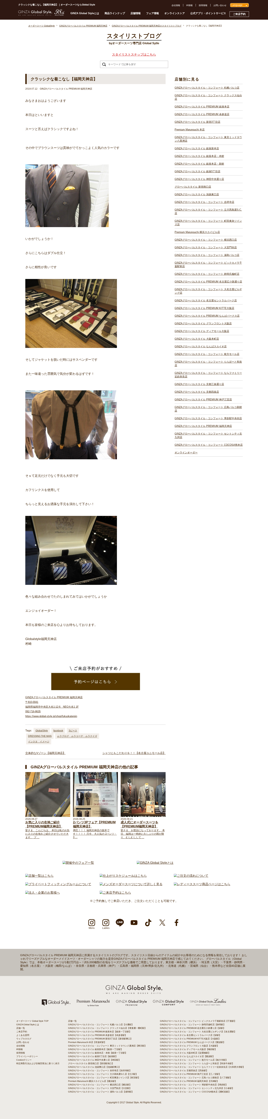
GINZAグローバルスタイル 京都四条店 (197, 391)
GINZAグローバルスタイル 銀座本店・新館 (199, 163)
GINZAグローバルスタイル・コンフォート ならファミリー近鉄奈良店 (208, 374)
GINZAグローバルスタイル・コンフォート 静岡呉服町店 (207, 273)
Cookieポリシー (24, 1060)
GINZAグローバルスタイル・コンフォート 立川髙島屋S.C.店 (208, 211)
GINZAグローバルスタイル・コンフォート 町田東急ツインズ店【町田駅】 (104, 1077)
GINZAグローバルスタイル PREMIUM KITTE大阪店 (204, 308)
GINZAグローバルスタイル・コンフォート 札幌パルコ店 (207, 87)
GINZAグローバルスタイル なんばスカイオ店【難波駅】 (187, 1056)
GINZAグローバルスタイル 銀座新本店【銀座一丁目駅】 (95, 1049)
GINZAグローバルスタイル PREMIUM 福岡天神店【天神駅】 (189, 1081)
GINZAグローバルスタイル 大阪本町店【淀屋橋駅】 (185, 1053)
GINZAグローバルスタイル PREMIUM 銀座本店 (202, 106)
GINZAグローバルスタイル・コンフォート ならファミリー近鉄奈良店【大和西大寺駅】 (202, 1067)
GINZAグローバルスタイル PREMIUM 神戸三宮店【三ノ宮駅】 (190, 1074)
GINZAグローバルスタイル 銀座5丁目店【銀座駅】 (93, 1056)
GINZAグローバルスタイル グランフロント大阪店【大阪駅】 (189, 1046)
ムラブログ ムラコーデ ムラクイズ (77, 736)
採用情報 (203, 5)
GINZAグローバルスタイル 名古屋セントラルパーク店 (206, 300)
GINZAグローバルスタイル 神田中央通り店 (199, 179)
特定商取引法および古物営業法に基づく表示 (37, 1063)
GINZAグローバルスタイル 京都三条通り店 (199, 384)
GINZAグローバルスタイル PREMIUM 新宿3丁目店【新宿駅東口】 (100, 1038)
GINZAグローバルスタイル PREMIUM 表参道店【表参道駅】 (97, 1035)
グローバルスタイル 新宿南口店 (193, 186)
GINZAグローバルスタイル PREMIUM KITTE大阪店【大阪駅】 (190, 1038)
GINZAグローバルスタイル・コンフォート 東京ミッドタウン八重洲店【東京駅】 (107, 1046)
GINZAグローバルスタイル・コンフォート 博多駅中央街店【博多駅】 (194, 1084)
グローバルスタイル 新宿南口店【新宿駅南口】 (91, 1063)
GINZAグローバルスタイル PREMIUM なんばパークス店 (207, 315)
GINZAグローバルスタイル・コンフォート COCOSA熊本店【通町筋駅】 (195, 1092)
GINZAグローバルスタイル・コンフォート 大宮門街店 (206, 247)
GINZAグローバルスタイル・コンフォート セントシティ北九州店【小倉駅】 (197, 1088)
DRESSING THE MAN (40, 736)
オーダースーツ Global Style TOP (32, 1021)
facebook (58, 730)
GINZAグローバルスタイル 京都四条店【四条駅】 (184, 1070)
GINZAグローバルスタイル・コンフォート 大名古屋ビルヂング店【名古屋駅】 (198, 1031)
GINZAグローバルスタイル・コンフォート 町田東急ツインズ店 (208, 222)
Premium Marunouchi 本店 (190, 129)
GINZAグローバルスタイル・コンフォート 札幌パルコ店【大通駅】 (101, 1024)
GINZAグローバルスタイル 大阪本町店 (197, 338)
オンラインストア (174, 13)
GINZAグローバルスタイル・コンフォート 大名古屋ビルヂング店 (208, 291)
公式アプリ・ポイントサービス (208, 13)
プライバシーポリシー (27, 1056)
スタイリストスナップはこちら (134, 54)
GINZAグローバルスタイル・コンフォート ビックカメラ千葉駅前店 (208, 264)
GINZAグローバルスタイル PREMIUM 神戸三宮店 (203, 399)
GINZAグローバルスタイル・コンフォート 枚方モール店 (207, 354)
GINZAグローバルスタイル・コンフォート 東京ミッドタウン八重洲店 (208, 139)
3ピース (73, 730)
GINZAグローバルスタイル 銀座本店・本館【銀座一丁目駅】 (97, 1053)
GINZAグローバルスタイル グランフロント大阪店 (203, 323)
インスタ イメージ (38, 741)
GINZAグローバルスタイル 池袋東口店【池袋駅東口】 (94, 1067)
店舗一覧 (20, 1028)
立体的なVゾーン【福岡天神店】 (45, 753)
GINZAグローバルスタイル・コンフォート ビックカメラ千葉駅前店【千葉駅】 (198, 1021)
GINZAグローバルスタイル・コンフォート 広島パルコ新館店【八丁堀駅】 (196, 1077)
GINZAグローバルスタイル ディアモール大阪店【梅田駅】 (188, 1049)
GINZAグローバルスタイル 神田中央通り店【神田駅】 (94, 1060)
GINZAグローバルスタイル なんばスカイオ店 (201, 346)
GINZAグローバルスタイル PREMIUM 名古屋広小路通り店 (208, 281)
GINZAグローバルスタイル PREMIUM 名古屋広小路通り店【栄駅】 (192, 1028)
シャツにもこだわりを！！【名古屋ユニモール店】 (134, 753)
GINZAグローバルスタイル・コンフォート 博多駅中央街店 (208, 418)
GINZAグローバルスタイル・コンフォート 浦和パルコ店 (207, 255)
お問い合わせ (219, 5)
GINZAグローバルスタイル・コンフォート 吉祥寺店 (204, 202)
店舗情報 (135, 13)
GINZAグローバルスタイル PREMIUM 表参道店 (202, 114)
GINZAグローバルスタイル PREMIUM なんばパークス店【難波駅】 (192, 1042)
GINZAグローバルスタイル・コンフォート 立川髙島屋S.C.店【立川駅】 (103, 1074)
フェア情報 (152, 13)
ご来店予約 (239, 14)
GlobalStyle (42, 730)
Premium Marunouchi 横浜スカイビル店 (197, 232)
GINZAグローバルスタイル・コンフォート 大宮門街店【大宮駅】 (99, 1088)
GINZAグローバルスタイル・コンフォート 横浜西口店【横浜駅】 (99, 1084)
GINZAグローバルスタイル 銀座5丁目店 (197, 171)
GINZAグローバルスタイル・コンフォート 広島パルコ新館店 (208, 409)
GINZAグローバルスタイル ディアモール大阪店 (202, 331)
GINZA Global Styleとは (84, 13)
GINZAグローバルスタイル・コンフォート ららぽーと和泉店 (208, 363)
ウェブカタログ (23, 1038)
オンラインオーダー (186, 452)
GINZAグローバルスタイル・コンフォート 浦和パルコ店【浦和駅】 (101, 1092)
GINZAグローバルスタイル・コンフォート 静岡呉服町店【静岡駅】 (192, 1024)
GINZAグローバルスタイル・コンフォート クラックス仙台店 (208, 97)
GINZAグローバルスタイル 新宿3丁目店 (197, 121)
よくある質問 (22, 1035)
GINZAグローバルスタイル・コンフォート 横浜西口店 (206, 239)
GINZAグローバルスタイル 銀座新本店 (197, 148)
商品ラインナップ (115, 13)
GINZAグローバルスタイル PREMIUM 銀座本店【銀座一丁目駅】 (99, 1031)
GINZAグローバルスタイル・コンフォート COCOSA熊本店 (209, 444)
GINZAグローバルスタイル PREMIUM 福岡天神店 (203, 426)
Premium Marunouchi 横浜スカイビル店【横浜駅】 (92, 1081)
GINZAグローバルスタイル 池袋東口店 (197, 194)
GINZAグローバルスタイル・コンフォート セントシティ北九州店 (208, 435)
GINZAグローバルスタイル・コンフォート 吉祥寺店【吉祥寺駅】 (99, 1070)
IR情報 (189, 5)
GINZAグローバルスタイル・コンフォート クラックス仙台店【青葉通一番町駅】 (107, 1028)
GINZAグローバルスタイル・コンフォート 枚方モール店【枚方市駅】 (194, 1060)
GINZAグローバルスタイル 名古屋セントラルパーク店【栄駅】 (190, 1035)
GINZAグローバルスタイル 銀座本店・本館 (199, 156)
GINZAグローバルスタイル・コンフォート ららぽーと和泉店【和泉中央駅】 (197, 1063)
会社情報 (175, 5)
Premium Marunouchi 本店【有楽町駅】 (87, 1042)
